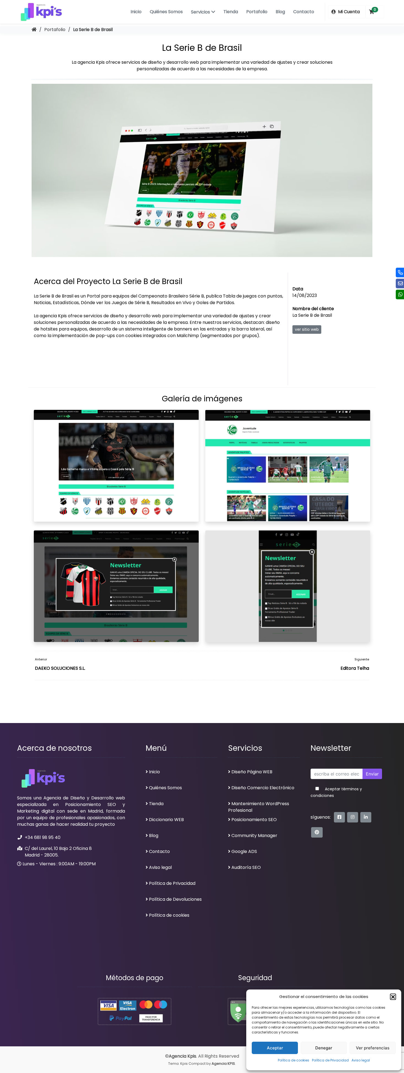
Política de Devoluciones (175, 899)
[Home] (34, 29)
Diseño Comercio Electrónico (262, 788)
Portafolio (256, 12)
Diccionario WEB (166, 819)
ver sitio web (307, 329)
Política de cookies (293, 1060)
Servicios (200, 12)
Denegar (323, 1047)
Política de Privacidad (330, 1060)
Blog (280, 12)
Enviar (372, 774)
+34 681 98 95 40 (42, 837)
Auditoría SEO (246, 867)
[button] (393, 996)
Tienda (230, 12)
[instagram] (352, 817)
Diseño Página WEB (251, 772)
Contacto (303, 12)
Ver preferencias (372, 1047)
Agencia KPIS (223, 1063)
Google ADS (244, 851)
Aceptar (275, 1047)
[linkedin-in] (365, 817)
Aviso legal (361, 1060)
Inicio (136, 12)
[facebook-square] (339, 817)
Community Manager (254, 835)
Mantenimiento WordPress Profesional (258, 806)
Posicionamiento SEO (254, 819)
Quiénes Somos (166, 12)
